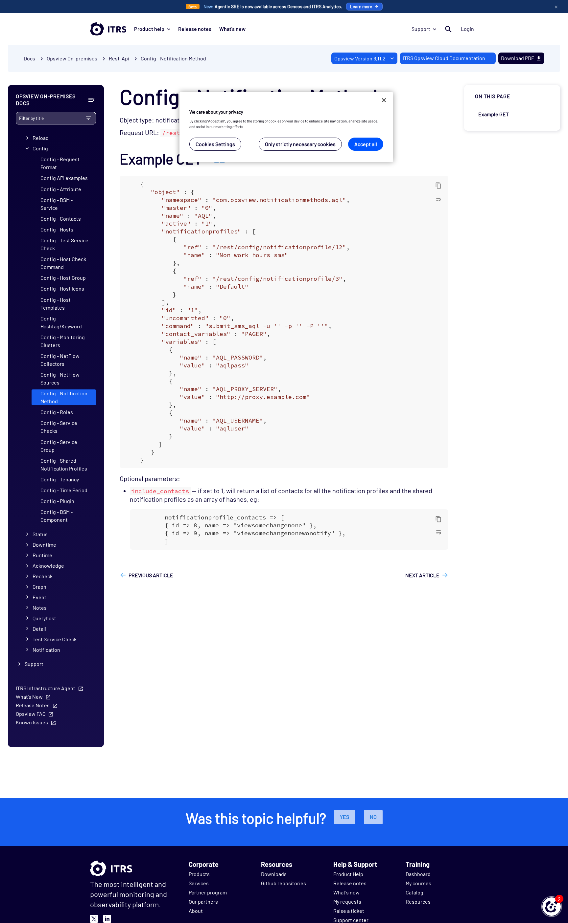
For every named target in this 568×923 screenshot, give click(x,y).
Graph (39, 586)
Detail (39, 629)
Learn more (361, 6)
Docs (29, 58)
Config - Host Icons (62, 288)
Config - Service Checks (58, 427)
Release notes (194, 29)
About (196, 911)
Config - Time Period (63, 490)
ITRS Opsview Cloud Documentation (444, 58)
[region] (286, 127)
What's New (29, 696)
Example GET (493, 114)
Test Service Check (55, 639)
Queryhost (44, 618)
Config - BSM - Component (56, 516)
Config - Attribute (60, 189)
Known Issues (32, 722)
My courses (418, 883)
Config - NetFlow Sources (60, 378)
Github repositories (283, 883)
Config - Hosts (56, 229)
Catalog (414, 892)
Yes (344, 817)
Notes (40, 607)
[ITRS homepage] (108, 29)
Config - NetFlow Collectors (60, 360)
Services (199, 883)
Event (39, 597)
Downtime (44, 544)
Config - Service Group (58, 446)
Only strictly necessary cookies (300, 144)
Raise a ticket (348, 911)
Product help (149, 29)
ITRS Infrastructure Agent (45, 688)
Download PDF (517, 58)
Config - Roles (56, 412)
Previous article (151, 575)
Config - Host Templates (55, 304)
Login (467, 29)
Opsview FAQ (30, 714)
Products (199, 874)
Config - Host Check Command (63, 263)
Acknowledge (48, 565)
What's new (232, 29)
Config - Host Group (63, 278)
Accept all (365, 144)
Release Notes (33, 705)
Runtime (42, 555)
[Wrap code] (438, 198)
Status (40, 534)
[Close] (384, 100)
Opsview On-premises (72, 58)
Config (40, 148)
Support (421, 29)
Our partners (203, 901)
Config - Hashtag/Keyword (61, 322)
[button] (551, 906)
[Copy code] (438, 185)
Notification (46, 650)
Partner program (208, 892)
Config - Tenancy (59, 479)
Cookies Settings (215, 144)
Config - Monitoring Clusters (62, 341)
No (373, 817)
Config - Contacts (60, 218)
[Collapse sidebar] (91, 100)
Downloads (274, 874)
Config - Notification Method (173, 58)
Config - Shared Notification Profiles (63, 464)
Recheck (43, 576)
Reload (41, 138)
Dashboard (418, 874)
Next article (422, 575)
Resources (418, 901)
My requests (347, 901)
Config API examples (64, 178)
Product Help (348, 874)
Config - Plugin (57, 501)
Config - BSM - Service (56, 204)
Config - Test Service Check (64, 244)
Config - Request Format (60, 163)
